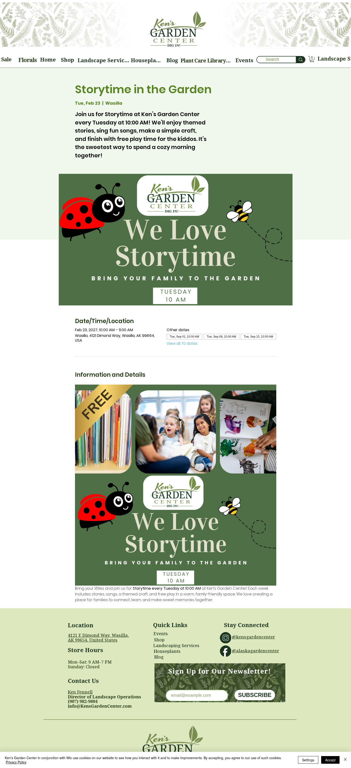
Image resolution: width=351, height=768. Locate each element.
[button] (312, 59)
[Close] (345, 760)
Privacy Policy (16, 762)
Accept (330, 760)
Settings (308, 760)
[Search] (300, 60)
